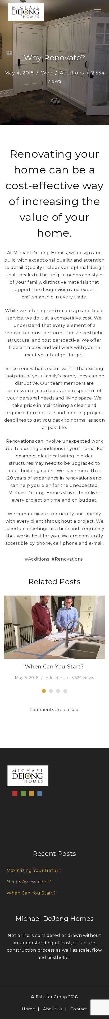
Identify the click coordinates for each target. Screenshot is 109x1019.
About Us (52, 1009)
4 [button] (65, 691)
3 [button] (58, 691)
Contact (78, 1009)
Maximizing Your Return (34, 870)
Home (28, 1009)
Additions (72, 73)
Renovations (69, 559)
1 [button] (44, 691)
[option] (54, 638)
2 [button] (51, 691)
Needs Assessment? (29, 881)
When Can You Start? (54, 666)
